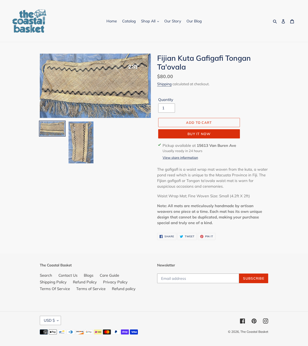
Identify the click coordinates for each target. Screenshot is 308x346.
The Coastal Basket (254, 332)
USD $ (49, 320)
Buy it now (199, 134)
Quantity (165, 99)
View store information (180, 157)
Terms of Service (91, 288)
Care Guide (109, 275)
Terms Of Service (55, 288)
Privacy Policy (115, 282)
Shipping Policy (53, 282)
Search (46, 275)
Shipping (164, 84)
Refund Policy (85, 282)
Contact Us (68, 275)
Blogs (88, 275)
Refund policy (124, 288)
